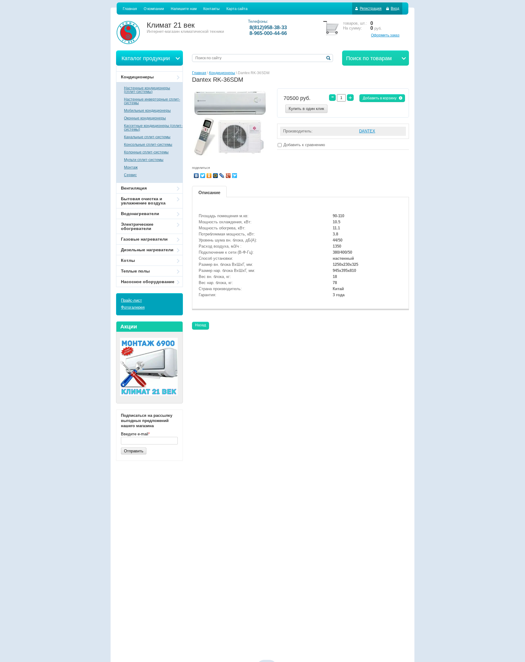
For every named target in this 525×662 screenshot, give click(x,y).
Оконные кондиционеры (145, 118)
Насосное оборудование (147, 281)
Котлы (128, 260)
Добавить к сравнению (303, 144)
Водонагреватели (140, 213)
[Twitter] (203, 176)
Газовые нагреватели (144, 239)
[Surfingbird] (235, 176)
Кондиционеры (222, 73)
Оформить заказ (385, 35)
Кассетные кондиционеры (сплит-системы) (153, 128)
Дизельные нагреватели (147, 249)
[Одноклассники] (209, 176)
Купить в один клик (306, 108)
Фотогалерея (133, 307)
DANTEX (367, 131)
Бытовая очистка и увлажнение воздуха (143, 200)
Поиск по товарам (369, 58)
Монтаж (131, 167)
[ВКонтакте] (196, 176)
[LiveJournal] (222, 176)
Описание (209, 192)
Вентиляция (134, 188)
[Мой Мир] (215, 176)
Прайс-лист (131, 300)
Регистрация (371, 8)
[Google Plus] (228, 176)
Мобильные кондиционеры (147, 110)
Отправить (133, 451)
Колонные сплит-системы (146, 152)
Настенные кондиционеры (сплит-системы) (147, 90)
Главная (199, 73)
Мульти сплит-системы (143, 160)
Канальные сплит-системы (147, 137)
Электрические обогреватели (137, 226)
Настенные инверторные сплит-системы (152, 101)
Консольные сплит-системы (148, 144)
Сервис (130, 175)
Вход (395, 8)
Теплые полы (135, 271)
